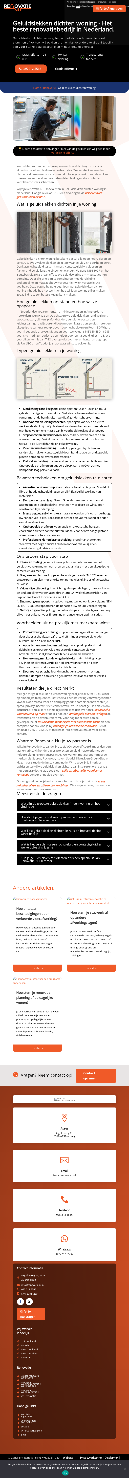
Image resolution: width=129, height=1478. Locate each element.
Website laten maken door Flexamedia (47, 1460)
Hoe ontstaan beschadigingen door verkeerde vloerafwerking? (36, 913)
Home (37, 88)
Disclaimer (111, 1458)
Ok (65, 1473)
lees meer (37, 968)
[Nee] (124, 1469)
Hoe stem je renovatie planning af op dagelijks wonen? (34, 997)
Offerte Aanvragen (109, 8)
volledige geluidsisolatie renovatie (75, 726)
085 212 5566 (32, 69)
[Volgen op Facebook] (20, 1301)
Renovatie (49, 88)
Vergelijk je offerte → (64, 153)
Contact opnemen (89, 1075)
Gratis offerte (64, 69)
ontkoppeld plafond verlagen (88, 714)
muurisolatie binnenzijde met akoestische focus (69, 722)
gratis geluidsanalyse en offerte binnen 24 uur (61, 783)
